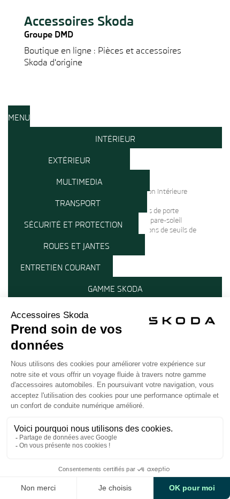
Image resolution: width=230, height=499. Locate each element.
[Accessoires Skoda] (115, 5)
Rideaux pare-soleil (153, 220)
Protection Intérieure (155, 191)
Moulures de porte (151, 211)
